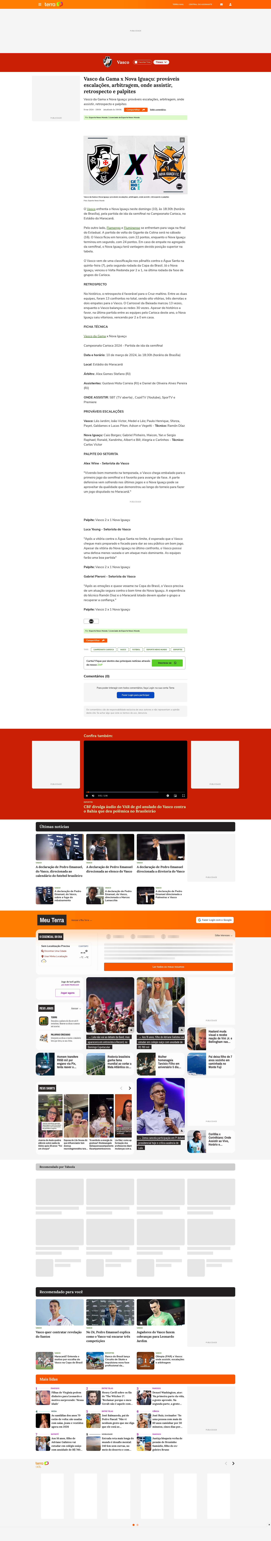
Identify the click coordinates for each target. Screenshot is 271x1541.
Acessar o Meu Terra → (82, 919)
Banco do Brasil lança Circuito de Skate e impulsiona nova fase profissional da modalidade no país (117, 1361)
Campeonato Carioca (103, 649)
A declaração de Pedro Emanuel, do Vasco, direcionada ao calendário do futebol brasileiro (59, 871)
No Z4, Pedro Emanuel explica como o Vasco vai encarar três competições (108, 1336)
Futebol (136, 649)
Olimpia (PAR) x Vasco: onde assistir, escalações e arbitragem (170, 1359)
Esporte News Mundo (156, 649)
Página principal (54, 4)
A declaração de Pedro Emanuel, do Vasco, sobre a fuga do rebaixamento (68, 896)
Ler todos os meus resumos (168, 967)
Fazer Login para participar (135, 695)
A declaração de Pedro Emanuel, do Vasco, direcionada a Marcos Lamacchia (118, 896)
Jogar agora (67, 993)
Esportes (177, 649)
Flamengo (114, 228)
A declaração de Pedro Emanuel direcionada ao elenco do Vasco (109, 869)
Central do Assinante (200, 4)
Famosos (55, 1388)
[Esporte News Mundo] (91, 621)
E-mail (221, 4)
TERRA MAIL (178, 4)
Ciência (155, 1411)
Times (159, 62)
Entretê (54, 1434)
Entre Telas (107, 1388)
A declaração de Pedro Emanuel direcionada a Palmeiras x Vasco (169, 894)
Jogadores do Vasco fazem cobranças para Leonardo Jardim (156, 1336)
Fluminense (132, 228)
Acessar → (76, 1008)
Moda (54, 1411)
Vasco (123, 62)
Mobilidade (107, 1434)
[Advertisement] (211, 895)
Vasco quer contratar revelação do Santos (59, 1334)
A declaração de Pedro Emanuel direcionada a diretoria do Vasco (161, 869)
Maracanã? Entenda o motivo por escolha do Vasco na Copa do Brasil (68, 1359)
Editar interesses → (224, 935)
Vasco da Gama (95, 336)
